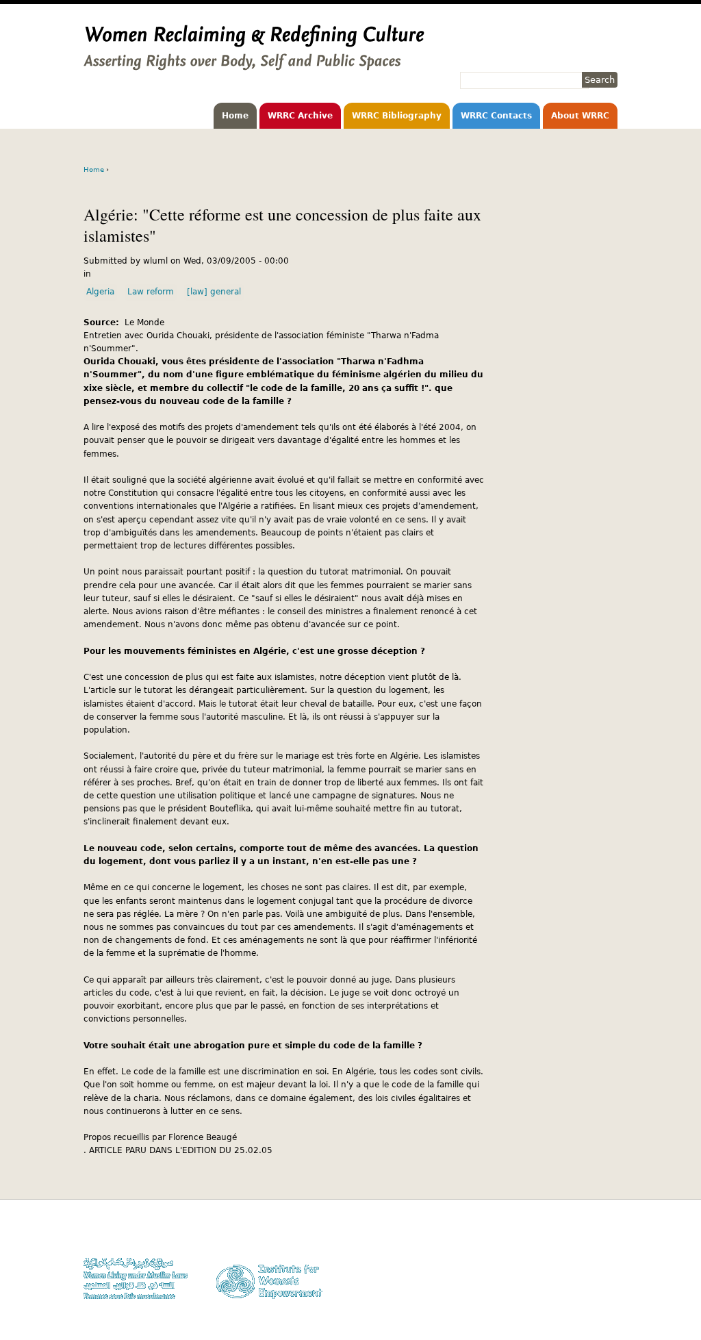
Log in (605, 1286)
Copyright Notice (585, 1247)
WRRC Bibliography (397, 116)
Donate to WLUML (583, 1233)
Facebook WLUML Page (574, 1299)
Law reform (150, 291)
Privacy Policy (590, 1260)
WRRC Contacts (496, 116)
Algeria (100, 291)
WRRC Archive (300, 116)
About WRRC (580, 116)
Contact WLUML (588, 1273)
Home (235, 116)
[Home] (254, 63)
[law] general (214, 291)
